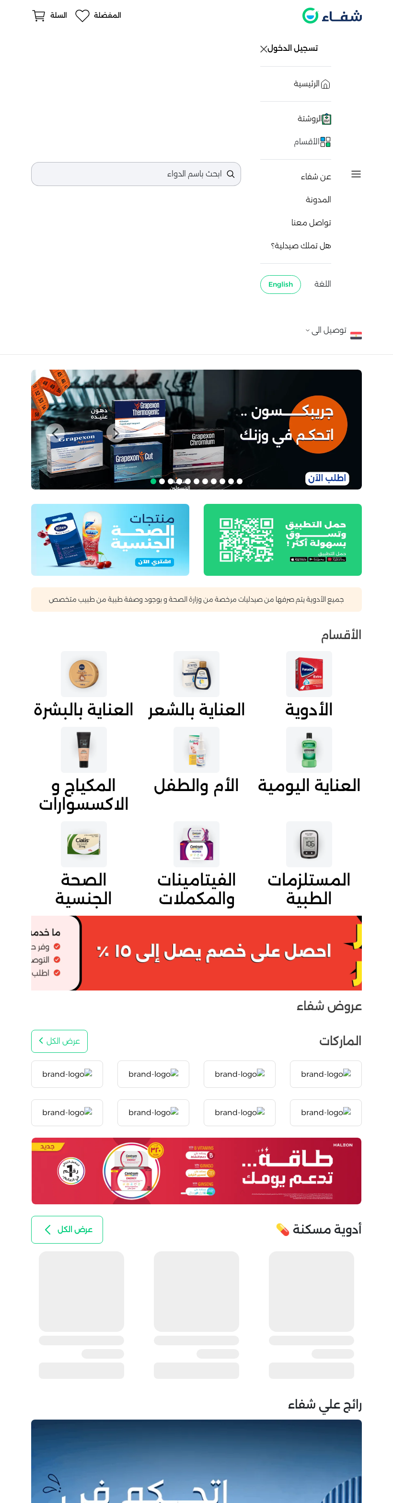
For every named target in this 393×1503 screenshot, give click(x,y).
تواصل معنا (311, 222)
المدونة (318, 199)
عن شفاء (316, 176)
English (280, 284)
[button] (55, 433)
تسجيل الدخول (293, 48)
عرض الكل (63, 1041)
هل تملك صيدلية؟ (301, 245)
